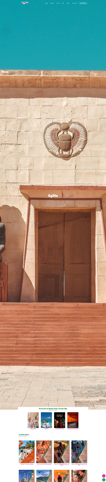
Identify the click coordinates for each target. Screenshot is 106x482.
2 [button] (53, 432)
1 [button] (47, 403)
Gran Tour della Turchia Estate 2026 (44, 464)
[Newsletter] (103, 476)
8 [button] (58, 403)
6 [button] (55, 403)
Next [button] (80, 422)
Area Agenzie (83, 3)
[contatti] (103, 479)
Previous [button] (25, 422)
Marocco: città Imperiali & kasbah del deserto (61, 465)
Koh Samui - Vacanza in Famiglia (26, 464)
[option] (53, 205)
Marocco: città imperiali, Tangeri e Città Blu (79, 465)
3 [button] (50, 403)
